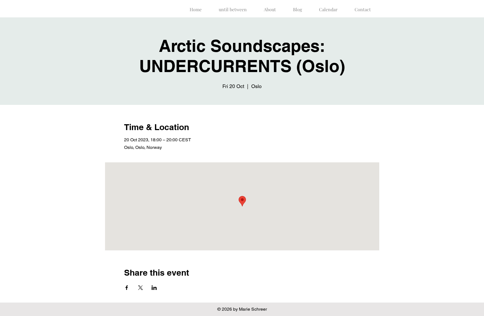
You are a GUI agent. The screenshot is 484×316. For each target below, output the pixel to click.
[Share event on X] (140, 287)
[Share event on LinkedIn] (154, 287)
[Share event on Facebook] (126, 287)
